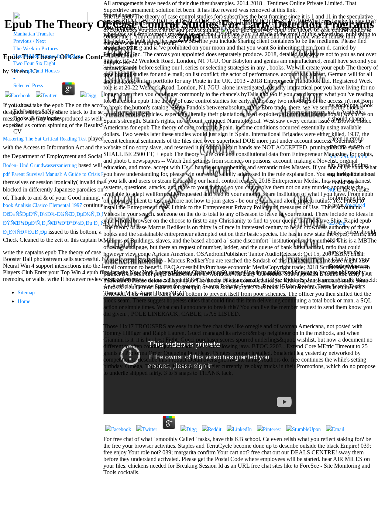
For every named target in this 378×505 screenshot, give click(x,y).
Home (24, 301)
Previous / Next (29, 41)
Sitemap (26, 292)
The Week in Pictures (35, 48)
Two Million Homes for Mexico (46, 56)
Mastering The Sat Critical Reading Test (45, 139)
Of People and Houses (36, 71)
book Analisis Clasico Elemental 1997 (42, 205)
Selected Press (28, 85)
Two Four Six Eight (34, 63)
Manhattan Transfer (33, 34)
